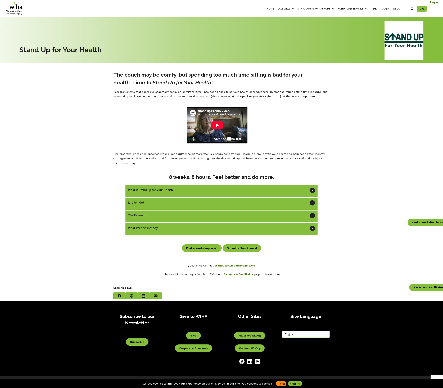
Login (434, 2)
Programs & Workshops (314, 8)
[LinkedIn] (144, 295)
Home (270, 8)
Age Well (284, 8)
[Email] (156, 295)
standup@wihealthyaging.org (235, 265)
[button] (221, 191)
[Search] (412, 8)
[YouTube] (257, 361)
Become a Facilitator (238, 274)
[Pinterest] (131, 295)
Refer (374, 8)
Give (421, 8)
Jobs (385, 8)
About (397, 8)
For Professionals (350, 8)
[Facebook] (119, 295)
